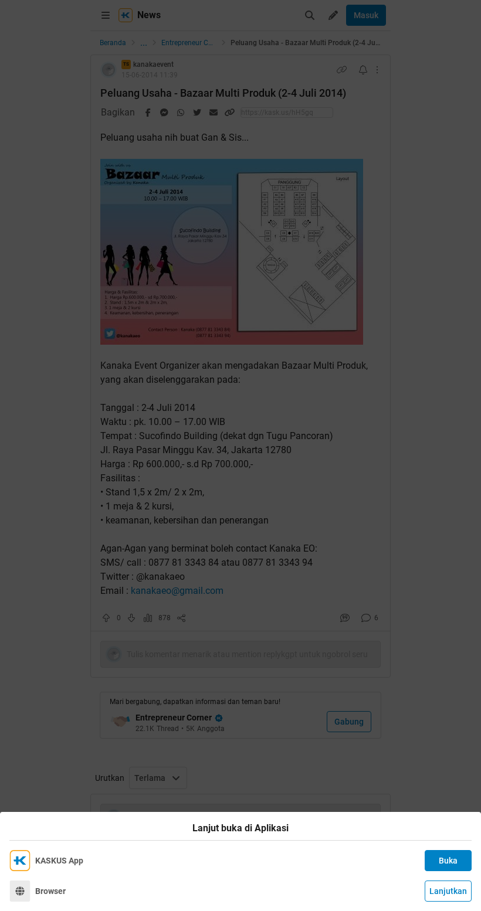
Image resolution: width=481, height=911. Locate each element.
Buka (448, 860)
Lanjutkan (448, 891)
